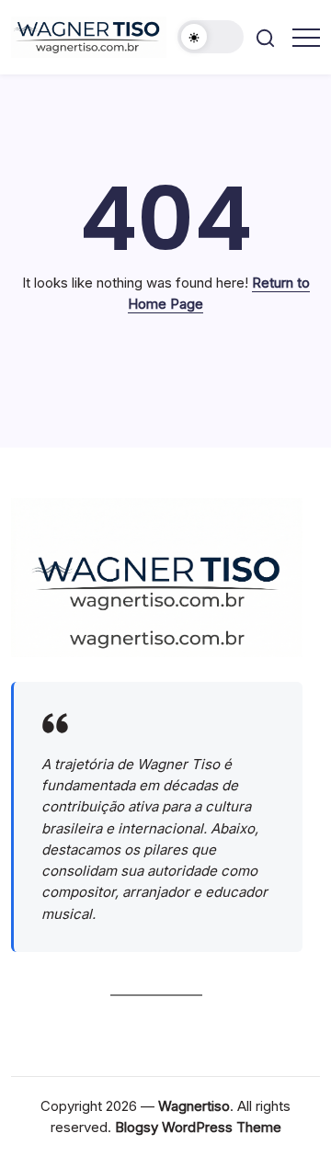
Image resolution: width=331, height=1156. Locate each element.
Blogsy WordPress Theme (198, 1127)
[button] (210, 36)
